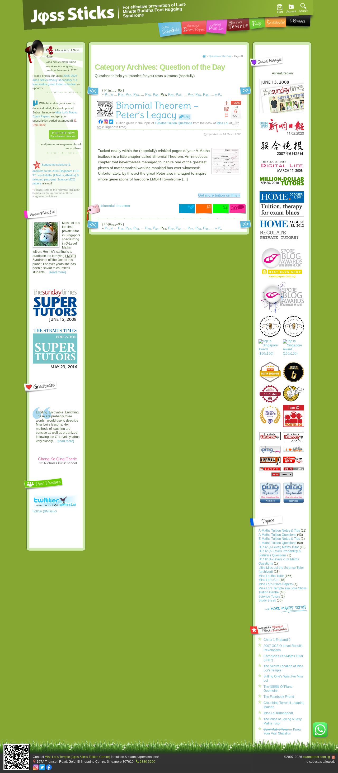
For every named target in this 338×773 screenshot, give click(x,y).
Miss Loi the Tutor (271, 576)
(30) (187, 117)
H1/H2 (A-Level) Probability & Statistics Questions (280, 553)
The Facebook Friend (279, 697)
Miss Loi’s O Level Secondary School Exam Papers (193, 26)
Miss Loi (222, 123)
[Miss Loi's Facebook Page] (49, 769)
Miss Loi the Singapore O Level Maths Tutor (216, 25)
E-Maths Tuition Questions (277, 543)
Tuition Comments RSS (204, 209)
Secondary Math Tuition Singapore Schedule (170, 27)
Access (291, 11)
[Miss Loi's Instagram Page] (36, 769)
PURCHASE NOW (63, 134)
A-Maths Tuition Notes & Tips (279, 530)
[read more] (57, 272)
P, (107, 95)
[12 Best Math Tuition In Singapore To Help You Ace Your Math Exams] (270, 401)
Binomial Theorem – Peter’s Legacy (157, 110)
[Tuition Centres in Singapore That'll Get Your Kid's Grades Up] (270, 414)
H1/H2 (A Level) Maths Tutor (279, 547)
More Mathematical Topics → (286, 609)
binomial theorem (115, 205)
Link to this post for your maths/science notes (187, 209)
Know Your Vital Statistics (282, 732)
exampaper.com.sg (316, 756)
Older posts (93, 91)
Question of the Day (220, 56)
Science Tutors (269, 596)
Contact (298, 18)
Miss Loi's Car (269, 580)
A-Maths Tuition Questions (173, 123)
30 (234, 208)
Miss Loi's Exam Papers (276, 584)
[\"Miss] (100, 121)
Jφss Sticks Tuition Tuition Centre (73, 14)
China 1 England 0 (277, 640)
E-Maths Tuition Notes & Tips (279, 539)
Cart (280, 12)
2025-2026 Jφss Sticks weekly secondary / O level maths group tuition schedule (54, 79)
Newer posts (245, 91)
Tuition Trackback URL (221, 209)
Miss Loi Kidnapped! (278, 713)
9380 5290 (147, 761)
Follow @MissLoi (44, 511)
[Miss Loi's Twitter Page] (42, 769)
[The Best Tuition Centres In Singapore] (270, 349)
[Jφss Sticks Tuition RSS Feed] (333, 756)
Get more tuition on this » (219, 195)
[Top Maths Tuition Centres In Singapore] (294, 349)
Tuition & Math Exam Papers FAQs (257, 20)
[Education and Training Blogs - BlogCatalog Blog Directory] (282, 475)
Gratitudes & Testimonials (276, 20)
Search (303, 11)
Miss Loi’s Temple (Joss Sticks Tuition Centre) (238, 22)
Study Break (267, 600)
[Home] (204, 56)
